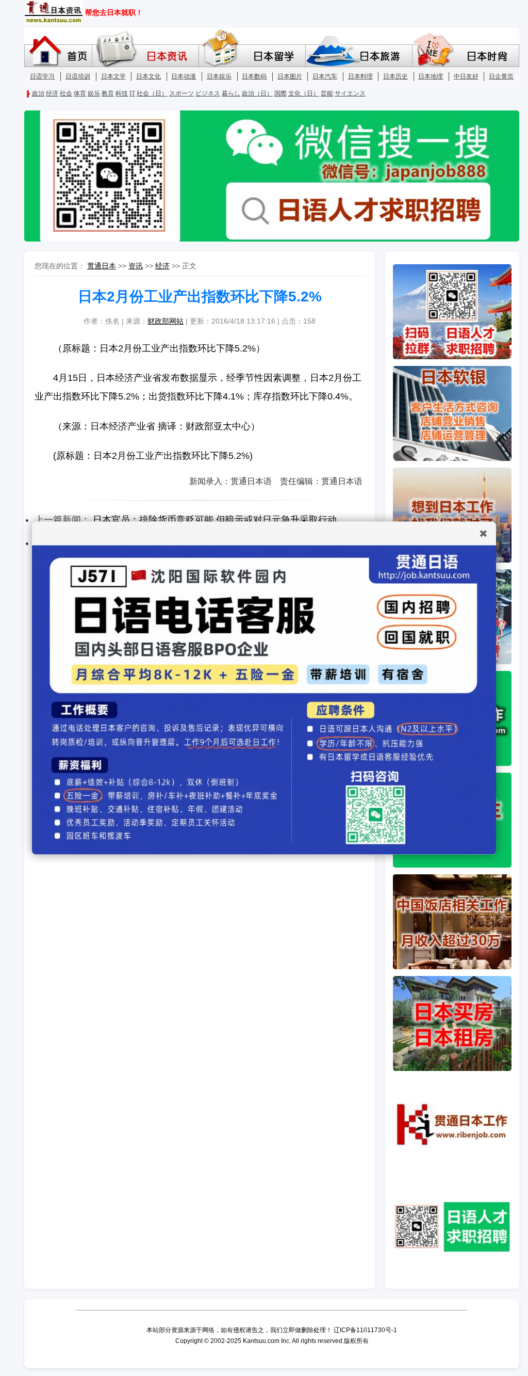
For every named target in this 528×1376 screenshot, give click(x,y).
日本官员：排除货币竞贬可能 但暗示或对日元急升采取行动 (215, 520)
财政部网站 (165, 321)
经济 (162, 266)
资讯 (135, 266)
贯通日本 (101, 266)
